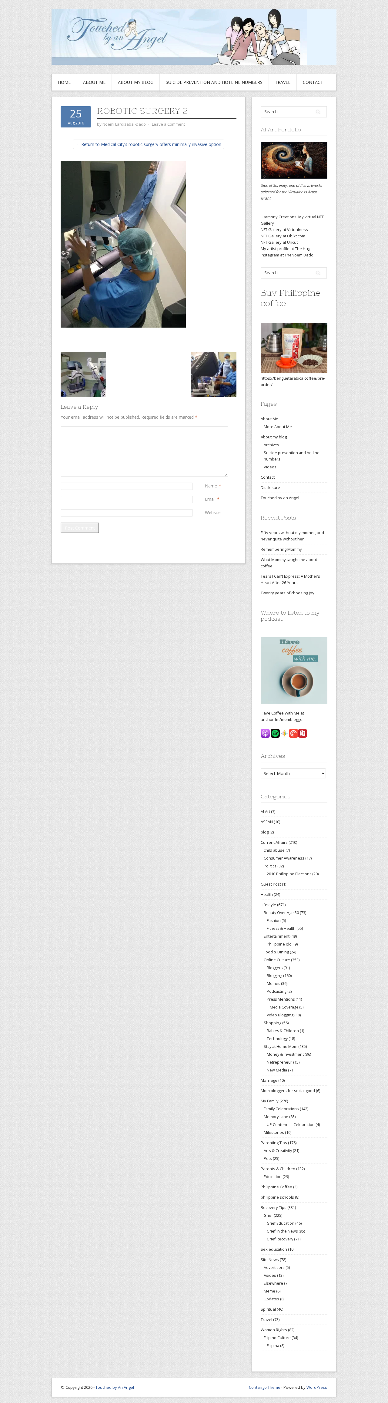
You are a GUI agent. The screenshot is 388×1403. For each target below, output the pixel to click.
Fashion (274, 920)
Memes (273, 983)
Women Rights (274, 1329)
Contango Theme (264, 1387)
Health (267, 894)
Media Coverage (284, 1007)
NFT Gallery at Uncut (279, 242)
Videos (270, 467)
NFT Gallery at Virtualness (284, 229)
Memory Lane (276, 1116)
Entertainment (276, 936)
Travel (282, 82)
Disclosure (270, 487)
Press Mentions (281, 999)
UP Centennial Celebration (291, 1124)
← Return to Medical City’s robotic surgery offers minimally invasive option (148, 144)
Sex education (274, 1249)
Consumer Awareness (284, 858)
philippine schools (277, 1197)
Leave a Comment (168, 124)
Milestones (274, 1132)
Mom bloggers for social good (288, 1090)
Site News (270, 1259)
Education (273, 1176)
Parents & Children (278, 1168)
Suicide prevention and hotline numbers (214, 82)
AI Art (265, 811)
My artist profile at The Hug (285, 248)
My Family (270, 1101)
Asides (270, 1275)
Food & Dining (276, 952)
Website (213, 512)
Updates (271, 1299)
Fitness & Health (281, 928)
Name (211, 486)
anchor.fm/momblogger (282, 719)
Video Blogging (280, 1015)
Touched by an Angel (280, 497)
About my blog (135, 82)
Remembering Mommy (281, 549)
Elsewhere (273, 1283)
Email (210, 499)
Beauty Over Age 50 (281, 912)
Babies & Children (283, 1030)
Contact (313, 82)
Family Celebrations (281, 1108)
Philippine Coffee (276, 1187)
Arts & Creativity (278, 1150)
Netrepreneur (279, 1062)
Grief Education (280, 1223)
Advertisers (274, 1267)
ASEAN (267, 821)
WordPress (316, 1387)
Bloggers (275, 967)
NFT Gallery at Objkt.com (283, 236)
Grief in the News (282, 1231)
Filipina (273, 1345)
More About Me (278, 426)
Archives (271, 444)
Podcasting (276, 991)
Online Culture (277, 959)
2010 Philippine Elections (289, 873)
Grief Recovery (280, 1239)
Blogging (274, 975)
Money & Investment (285, 1054)
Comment (206, 429)
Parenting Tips (274, 1142)
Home (64, 82)
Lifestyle (268, 904)
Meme (269, 1291)
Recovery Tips (273, 1207)
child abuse (274, 850)
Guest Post (271, 884)
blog (265, 832)
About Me (94, 82)
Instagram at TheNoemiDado (287, 255)
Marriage (269, 1080)
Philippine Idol (280, 944)
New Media (277, 1070)
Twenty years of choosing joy (287, 593)
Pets (268, 1158)
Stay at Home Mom (280, 1046)
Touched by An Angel (114, 1387)
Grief (268, 1215)
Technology (277, 1038)
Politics (270, 866)
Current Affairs (274, 842)
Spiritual (268, 1309)
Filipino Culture (277, 1337)
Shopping (272, 1022)
